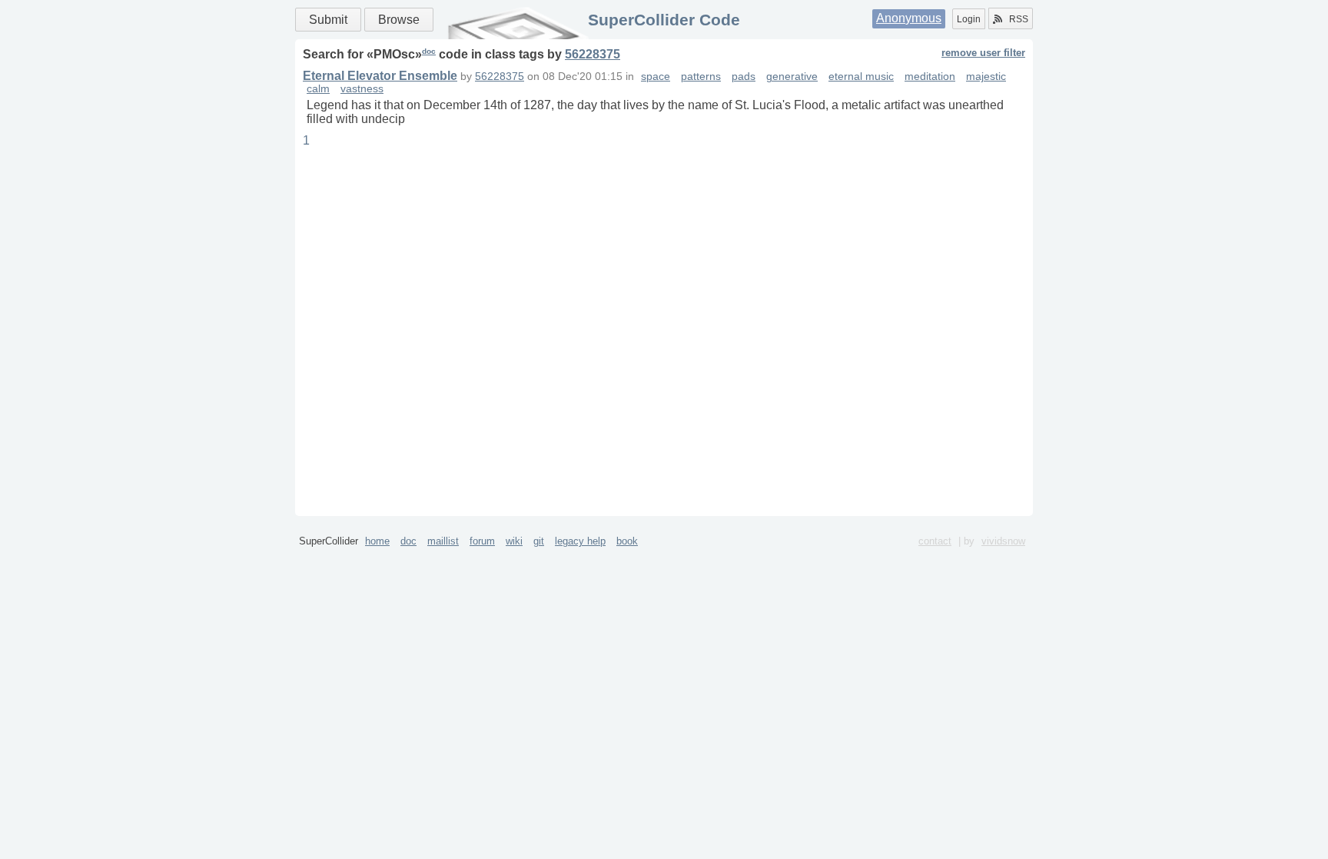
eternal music (861, 76)
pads (743, 76)
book (627, 541)
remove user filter (983, 52)
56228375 (592, 54)
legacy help (580, 541)
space (655, 76)
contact (934, 541)
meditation (930, 76)
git (538, 541)
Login (969, 19)
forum (482, 541)
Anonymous (908, 18)
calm (318, 89)
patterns (701, 76)
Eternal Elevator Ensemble (380, 75)
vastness (361, 89)
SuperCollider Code (664, 19)
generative (792, 76)
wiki (514, 541)
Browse (399, 19)
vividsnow (1003, 541)
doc (429, 51)
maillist (443, 541)
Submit (328, 19)
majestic (986, 76)
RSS (1018, 19)
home (377, 541)
